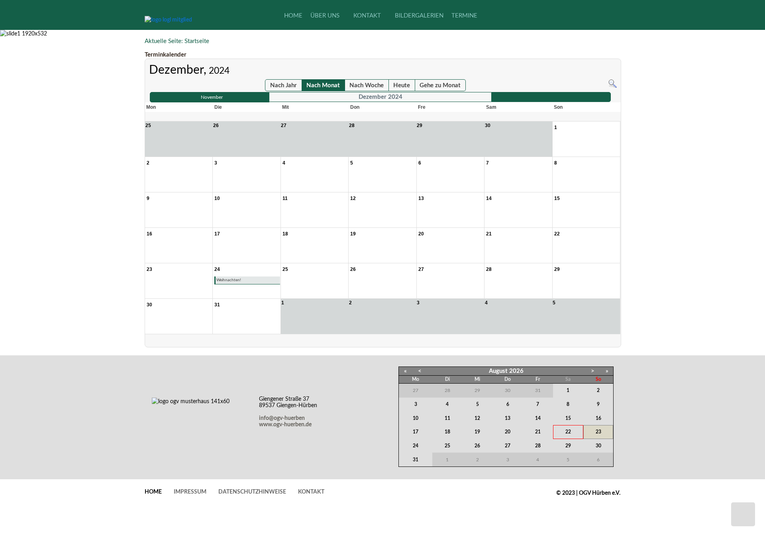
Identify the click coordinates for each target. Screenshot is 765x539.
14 (538, 418)
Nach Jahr (283, 85)
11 (447, 418)
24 (415, 445)
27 (507, 445)
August (498, 371)
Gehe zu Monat (440, 85)
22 (568, 431)
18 (447, 431)
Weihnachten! (228, 280)
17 (415, 431)
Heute (401, 85)
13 (507, 418)
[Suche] (612, 83)
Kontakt (311, 492)
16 (598, 418)
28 (538, 445)
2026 (516, 371)
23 (598, 431)
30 (598, 445)
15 (568, 418)
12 (477, 418)
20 (507, 431)
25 (447, 445)
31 (415, 459)
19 (477, 431)
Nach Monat (323, 85)
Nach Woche (366, 85)
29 (568, 445)
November (212, 97)
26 (477, 445)
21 (538, 431)
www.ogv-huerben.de (285, 424)
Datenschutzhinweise (252, 492)
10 (415, 418)
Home (153, 492)
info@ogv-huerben (282, 418)
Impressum (190, 492)
